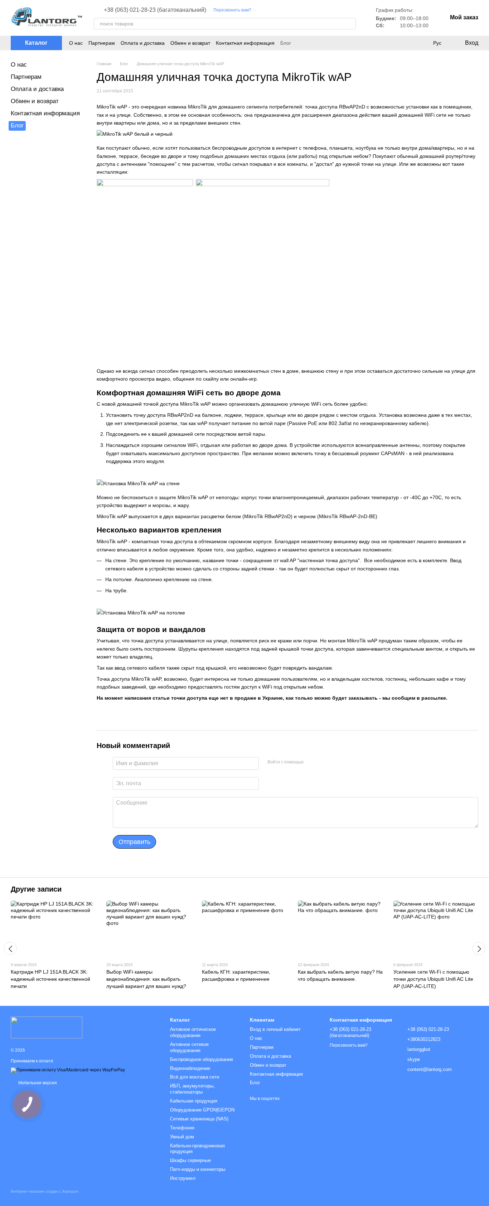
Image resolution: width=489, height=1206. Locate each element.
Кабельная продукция (193, 1101)
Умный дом (182, 1136)
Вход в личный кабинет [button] (275, 1029)
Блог (285, 43)
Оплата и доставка (143, 43)
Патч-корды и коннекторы (197, 1169)
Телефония (182, 1127)
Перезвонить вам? (232, 10)
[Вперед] (478, 948)
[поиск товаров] (350, 23)
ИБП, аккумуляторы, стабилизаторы (192, 1089)
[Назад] (10, 948)
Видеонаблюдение (190, 1068)
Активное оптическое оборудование (193, 1032)
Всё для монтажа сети (194, 1077)
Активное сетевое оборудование (189, 1047)
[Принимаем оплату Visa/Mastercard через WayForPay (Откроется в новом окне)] (68, 1070)
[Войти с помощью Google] (323, 762)
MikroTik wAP (195, 404)
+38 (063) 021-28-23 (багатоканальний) (155, 10)
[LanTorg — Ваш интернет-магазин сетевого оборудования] (46, 1027)
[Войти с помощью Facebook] (311, 762)
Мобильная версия (37, 1082)
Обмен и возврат (190, 43)
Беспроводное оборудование (201, 1059)
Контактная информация (245, 43)
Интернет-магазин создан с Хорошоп (44, 1191)
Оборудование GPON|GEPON (202, 1110)
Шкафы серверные (190, 1160)
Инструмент (183, 1178)
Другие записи (36, 889)
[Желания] (422, 43)
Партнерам (101, 43)
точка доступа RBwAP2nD (335, 107)
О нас (76, 43)
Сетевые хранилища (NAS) (199, 1118)
